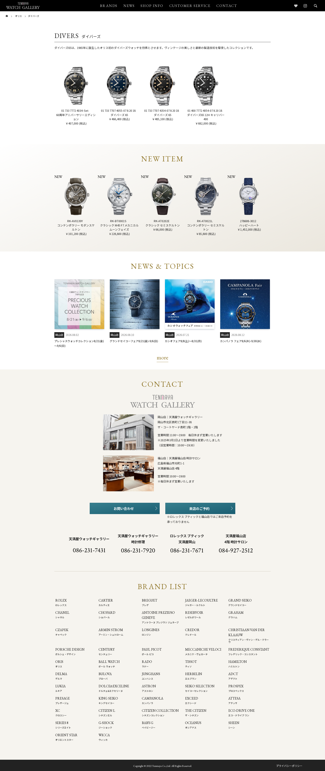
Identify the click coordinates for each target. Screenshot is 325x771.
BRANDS (108, 5)
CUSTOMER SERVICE (189, 5)
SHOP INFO (151, 5)
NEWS (128, 5)
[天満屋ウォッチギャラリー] (23, 6)
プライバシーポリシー (289, 765)
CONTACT (226, 5)
